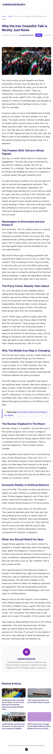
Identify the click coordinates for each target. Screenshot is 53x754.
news (39, 35)
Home (4, 16)
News (10, 16)
